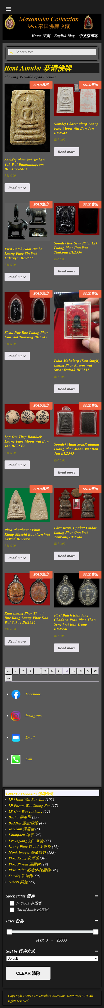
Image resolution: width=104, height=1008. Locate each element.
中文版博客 (88, 35)
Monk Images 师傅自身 (27, 852)
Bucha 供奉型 (20, 816)
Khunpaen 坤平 (21, 834)
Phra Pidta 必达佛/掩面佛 (29, 869)
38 (94, 671)
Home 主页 (41, 35)
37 (87, 671)
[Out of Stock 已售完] (12, 910)
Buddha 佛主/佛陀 (23, 822)
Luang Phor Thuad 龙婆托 (30, 846)
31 (44, 671)
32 (51, 671)
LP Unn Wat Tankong (25, 811)
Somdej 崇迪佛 (21, 875)
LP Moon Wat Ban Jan (26, 799)
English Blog (64, 35)
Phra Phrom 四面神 (24, 864)
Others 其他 (18, 881)
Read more (17, 187)
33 (58, 671)
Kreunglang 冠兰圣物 (26, 840)
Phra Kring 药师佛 (24, 857)
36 (80, 671)
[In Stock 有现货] (12, 903)
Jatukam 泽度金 (21, 828)
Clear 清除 (28, 973)
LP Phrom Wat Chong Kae (29, 805)
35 (73, 671)
